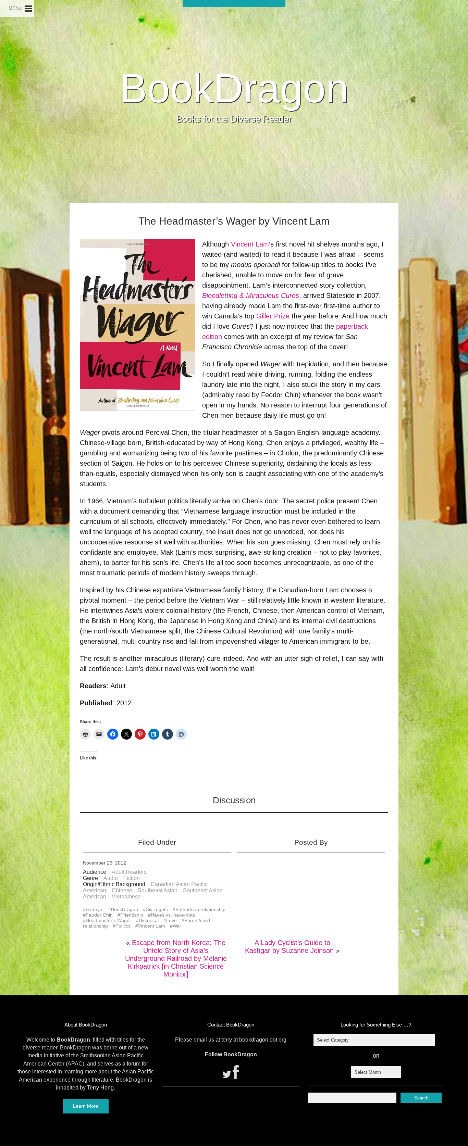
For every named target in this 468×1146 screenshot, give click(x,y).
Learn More (85, 1106)
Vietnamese (126, 896)
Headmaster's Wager (108, 920)
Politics (123, 926)
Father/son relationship (200, 909)
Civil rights (157, 909)
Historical (149, 920)
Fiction (131, 878)
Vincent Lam (250, 244)
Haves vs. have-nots (173, 915)
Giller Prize (273, 316)
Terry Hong (100, 1088)
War (177, 926)
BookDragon (234, 88)
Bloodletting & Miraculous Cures (250, 295)
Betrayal (94, 909)
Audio (110, 878)
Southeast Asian (157, 890)
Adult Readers (129, 872)
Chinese (122, 890)
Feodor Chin (99, 915)
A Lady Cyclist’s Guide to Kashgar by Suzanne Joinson (289, 946)
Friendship (131, 915)
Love (171, 920)
